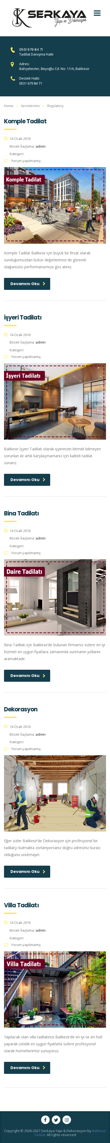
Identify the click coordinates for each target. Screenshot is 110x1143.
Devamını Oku (25, 283)
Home (8, 106)
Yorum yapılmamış (25, 160)
